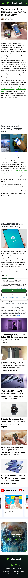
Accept (14, 291)
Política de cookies (7, 297)
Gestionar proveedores (7, 288)
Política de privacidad (15, 297)
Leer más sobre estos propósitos (19, 288)
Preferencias (14, 294)
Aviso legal (23, 297)
